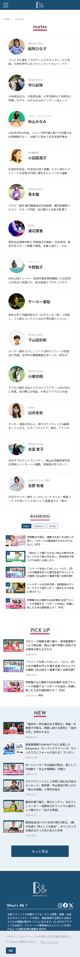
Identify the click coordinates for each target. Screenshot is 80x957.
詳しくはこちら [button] (49, 942)
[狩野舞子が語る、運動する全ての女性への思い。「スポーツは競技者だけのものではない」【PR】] (15, 540)
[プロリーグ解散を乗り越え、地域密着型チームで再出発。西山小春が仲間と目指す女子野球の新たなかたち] (13, 645)
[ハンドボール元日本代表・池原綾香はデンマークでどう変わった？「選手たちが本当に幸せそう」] (15, 587)
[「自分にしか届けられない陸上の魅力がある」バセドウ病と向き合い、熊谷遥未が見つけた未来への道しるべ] (15, 556)
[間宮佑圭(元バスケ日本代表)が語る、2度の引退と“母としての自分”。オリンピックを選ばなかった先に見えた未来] (13, 826)
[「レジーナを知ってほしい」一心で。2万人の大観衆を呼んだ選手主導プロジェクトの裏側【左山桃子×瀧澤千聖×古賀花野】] (15, 572)
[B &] (40, 5)
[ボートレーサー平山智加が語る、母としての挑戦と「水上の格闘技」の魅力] (13, 769)
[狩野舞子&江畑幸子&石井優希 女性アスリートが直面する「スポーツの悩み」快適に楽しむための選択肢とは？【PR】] (15, 603)
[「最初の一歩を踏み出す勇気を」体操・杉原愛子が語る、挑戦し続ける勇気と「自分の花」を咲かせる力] (13, 728)
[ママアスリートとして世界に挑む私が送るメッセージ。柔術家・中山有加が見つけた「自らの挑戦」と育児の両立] (13, 785)
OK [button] (11, 950)
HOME (6, 19)
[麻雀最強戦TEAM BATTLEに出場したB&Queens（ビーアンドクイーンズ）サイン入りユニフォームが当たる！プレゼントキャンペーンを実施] (13, 748)
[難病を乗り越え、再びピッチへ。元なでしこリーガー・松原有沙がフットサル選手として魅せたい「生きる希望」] (13, 806)
